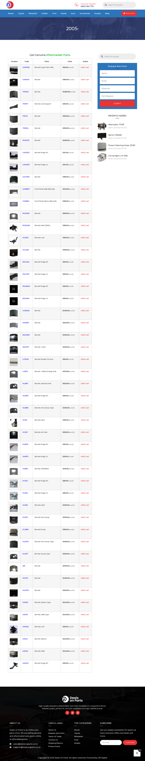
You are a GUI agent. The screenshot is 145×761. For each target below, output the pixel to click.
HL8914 (25, 469)
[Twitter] (72, 713)
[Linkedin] (78, 713)
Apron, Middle (115, 135)
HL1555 (25, 493)
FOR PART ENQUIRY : (89, 4)
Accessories (85, 13)
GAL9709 (25, 177)
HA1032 (25, 602)
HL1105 (25, 432)
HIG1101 (25, 578)
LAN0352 (26, 153)
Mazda (63, 13)
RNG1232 (25, 262)
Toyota (21, 13)
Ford (54, 13)
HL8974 (25, 444)
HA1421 (25, 639)
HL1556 (25, 505)
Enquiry (97, 13)
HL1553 (25, 517)
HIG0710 (25, 590)
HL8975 (25, 456)
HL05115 (25, 542)
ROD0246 (26, 225)
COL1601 (25, 238)
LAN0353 (26, 165)
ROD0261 (26, 213)
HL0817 (25, 383)
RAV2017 (25, 347)
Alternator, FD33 (116, 124)
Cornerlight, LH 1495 (118, 156)
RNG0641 (25, 298)
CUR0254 (26, 311)
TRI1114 (25, 116)
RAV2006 (26, 335)
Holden (45, 13)
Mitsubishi (33, 13)
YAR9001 (25, 323)
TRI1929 (25, 92)
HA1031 (25, 615)
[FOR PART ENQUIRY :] (76, 5)
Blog (107, 13)
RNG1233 (25, 274)
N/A (23, 566)
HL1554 (25, 481)
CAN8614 (25, 201)
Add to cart (85, 67)
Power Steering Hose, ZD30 (121, 145)
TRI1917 (25, 104)
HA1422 (25, 651)
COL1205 (25, 250)
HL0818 (25, 408)
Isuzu (73, 13)
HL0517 (25, 554)
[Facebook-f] (67, 713)
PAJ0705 (25, 140)
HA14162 (25, 627)
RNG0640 (26, 286)
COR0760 (26, 67)
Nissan (11, 13)
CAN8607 (26, 189)
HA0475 (25, 663)
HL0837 (25, 396)
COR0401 (25, 80)
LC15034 (25, 359)
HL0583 (25, 529)
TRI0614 (25, 128)
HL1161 (24, 420)
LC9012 (25, 371)
